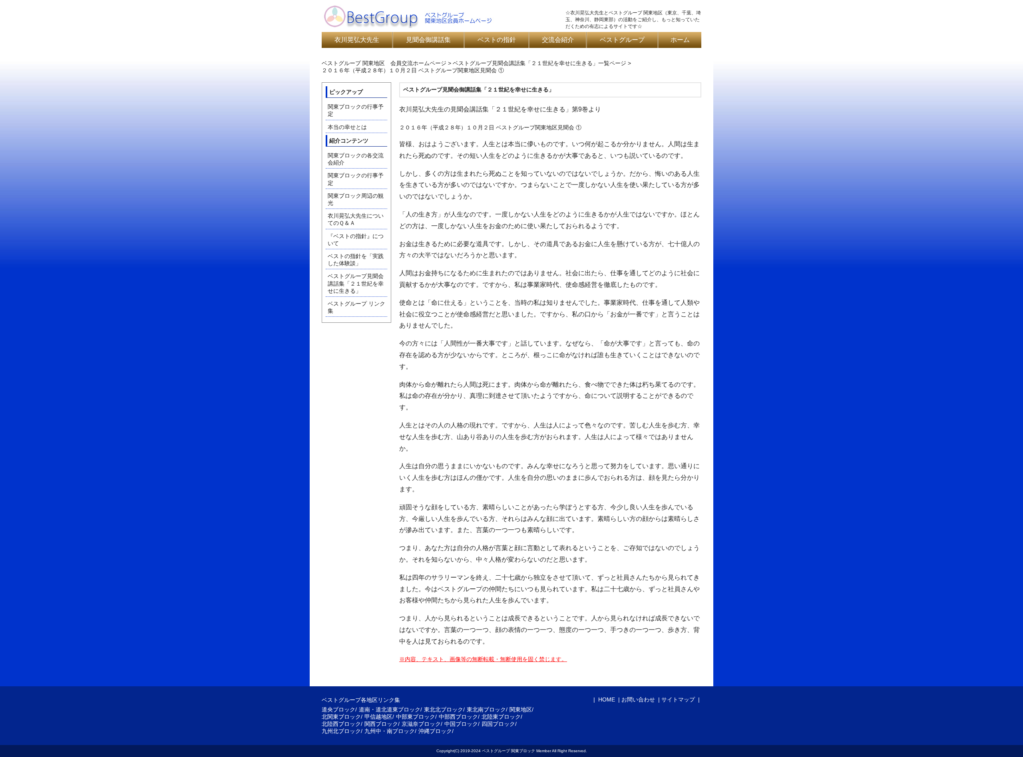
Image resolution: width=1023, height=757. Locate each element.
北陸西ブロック (341, 724)
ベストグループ (622, 39)
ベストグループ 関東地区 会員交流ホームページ (384, 63)
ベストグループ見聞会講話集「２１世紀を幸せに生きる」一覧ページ (539, 63)
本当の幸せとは (347, 127)
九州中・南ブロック (389, 731)
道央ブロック (338, 709)
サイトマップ (678, 699)
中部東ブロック (415, 716)
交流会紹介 (558, 39)
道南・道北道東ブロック (389, 709)
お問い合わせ (638, 699)
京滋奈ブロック (421, 724)
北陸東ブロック (501, 716)
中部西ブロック (458, 716)
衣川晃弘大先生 (356, 39)
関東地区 (521, 709)
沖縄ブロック (435, 731)
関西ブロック (381, 724)
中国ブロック (461, 724)
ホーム (680, 39)
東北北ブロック (443, 709)
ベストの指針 (497, 39)
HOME (606, 699)
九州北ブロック (341, 731)
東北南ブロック (486, 709)
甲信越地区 (378, 716)
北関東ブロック (341, 716)
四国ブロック (498, 724)
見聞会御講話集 (428, 39)
